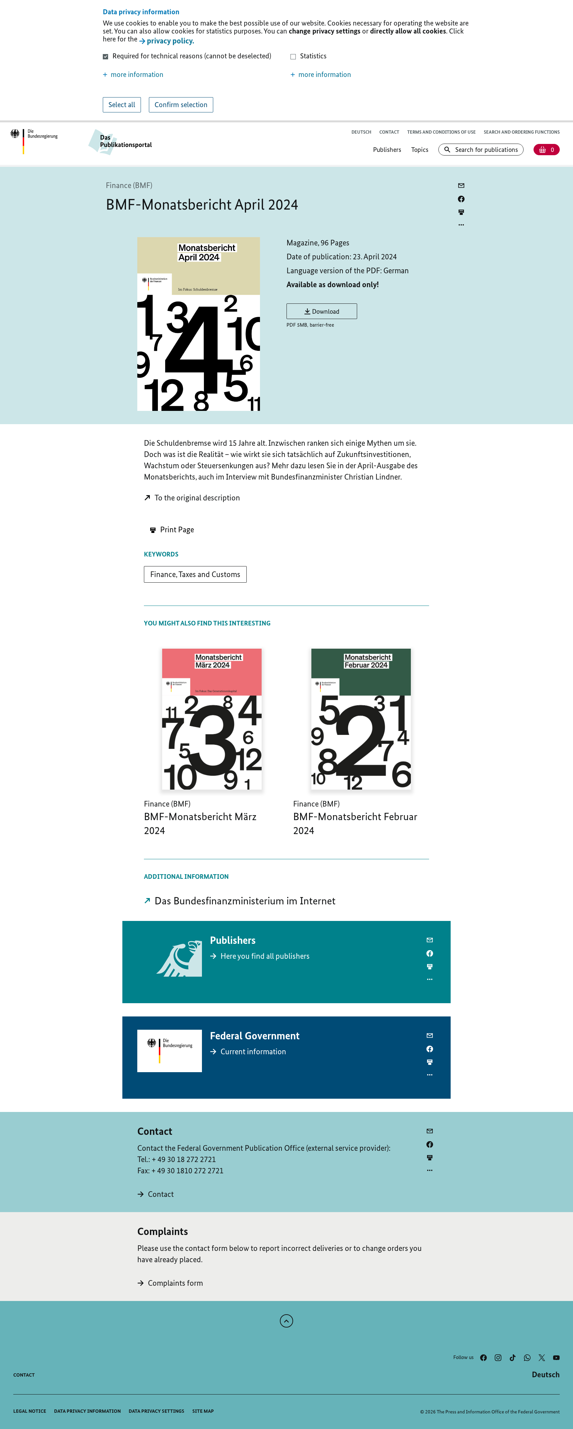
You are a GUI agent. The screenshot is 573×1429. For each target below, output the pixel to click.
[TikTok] (512, 1357)
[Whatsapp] (527, 1357)
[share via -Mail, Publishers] (430, 940)
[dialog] (286, 61)
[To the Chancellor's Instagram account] (498, 1357)
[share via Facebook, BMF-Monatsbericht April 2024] (461, 199)
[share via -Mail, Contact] (430, 1131)
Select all (121, 104)
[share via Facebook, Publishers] (430, 953)
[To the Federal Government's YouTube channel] (556, 1357)
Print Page (176, 529)
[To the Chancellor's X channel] (542, 1357)
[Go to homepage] (34, 142)
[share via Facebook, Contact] (430, 1144)
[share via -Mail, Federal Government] (430, 1036)
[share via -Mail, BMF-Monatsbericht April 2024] (461, 186)
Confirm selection (181, 104)
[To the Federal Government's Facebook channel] (483, 1357)
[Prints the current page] (461, 212)
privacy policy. (170, 40)
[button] (193, 75)
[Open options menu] (461, 224)
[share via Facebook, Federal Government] (430, 1049)
